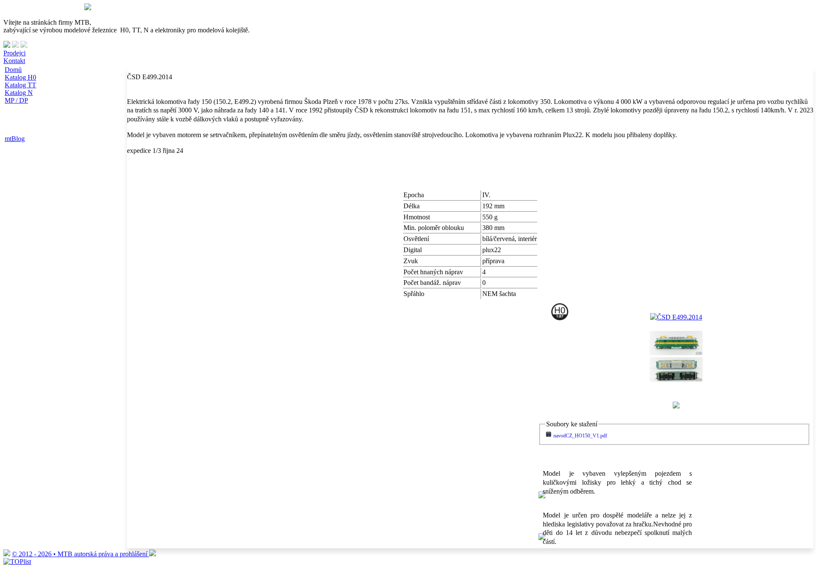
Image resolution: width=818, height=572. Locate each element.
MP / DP (16, 100)
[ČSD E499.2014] (676, 317)
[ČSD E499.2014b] (676, 379)
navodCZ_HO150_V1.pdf (580, 436)
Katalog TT (20, 85)
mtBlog (15, 138)
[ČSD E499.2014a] (676, 352)
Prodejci (14, 53)
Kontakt (14, 60)
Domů (13, 69)
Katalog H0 (20, 77)
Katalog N (19, 92)
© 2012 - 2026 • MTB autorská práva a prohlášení (80, 554)
